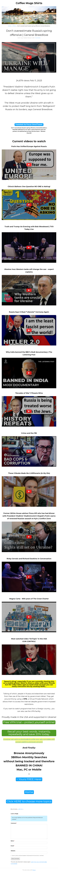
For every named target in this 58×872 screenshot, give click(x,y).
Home (29, 792)
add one (20, 809)
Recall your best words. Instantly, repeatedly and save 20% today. (29, 733)
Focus (33, 870)
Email (12, 845)
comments (37, 37)
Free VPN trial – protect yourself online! (29, 722)
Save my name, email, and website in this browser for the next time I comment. (28, 855)
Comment (14, 823)
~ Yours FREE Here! (29, 779)
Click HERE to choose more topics (29, 801)
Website (13, 850)
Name (13, 840)
